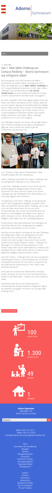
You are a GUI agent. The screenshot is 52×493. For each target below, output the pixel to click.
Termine (25, 451)
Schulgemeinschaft (25, 454)
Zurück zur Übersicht (9, 311)
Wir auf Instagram (25, 485)
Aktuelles (25, 449)
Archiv (4, 54)
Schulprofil (25, 456)
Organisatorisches (25, 464)
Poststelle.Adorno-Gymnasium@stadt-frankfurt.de (25, 435)
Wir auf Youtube (25, 488)
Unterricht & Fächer (25, 459)
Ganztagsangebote (25, 461)
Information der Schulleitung (25, 446)
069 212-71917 (28, 430)
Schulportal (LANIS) (25, 483)
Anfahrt (25, 473)
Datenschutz (25, 480)
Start (25, 444)
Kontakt (25, 475)
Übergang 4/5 (25, 466)
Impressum (25, 478)
